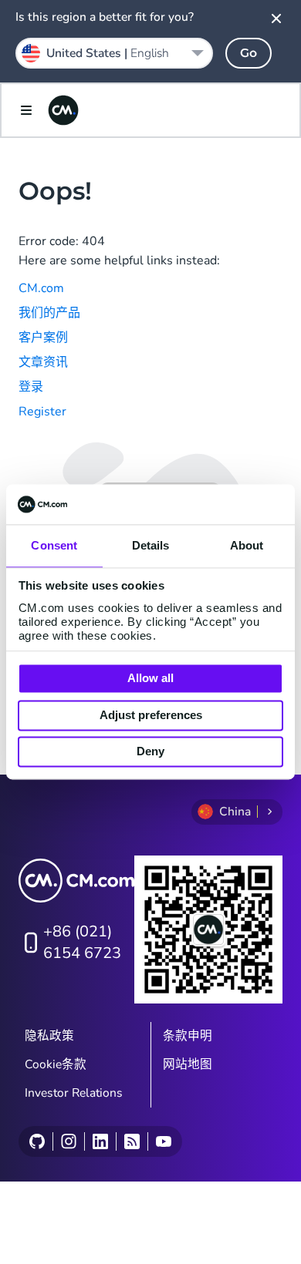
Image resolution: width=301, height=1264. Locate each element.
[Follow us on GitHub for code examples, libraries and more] (37, 1141)
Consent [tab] (54, 546)
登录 (31, 386)
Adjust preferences (151, 714)
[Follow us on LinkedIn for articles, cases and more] (100, 1141)
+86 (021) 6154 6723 (82, 942)
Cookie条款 (55, 1064)
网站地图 (187, 1064)
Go (248, 52)
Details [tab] (151, 546)
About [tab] (247, 546)
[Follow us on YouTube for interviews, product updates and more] (163, 1141)
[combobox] (114, 53)
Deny (150, 751)
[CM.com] (63, 110)
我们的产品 (49, 312)
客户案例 (43, 337)
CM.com (41, 288)
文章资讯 (43, 362)
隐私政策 (49, 1035)
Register (42, 411)
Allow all (150, 678)
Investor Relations (74, 1092)
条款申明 (187, 1035)
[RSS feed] (131, 1141)
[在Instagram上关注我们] (68, 1141)
